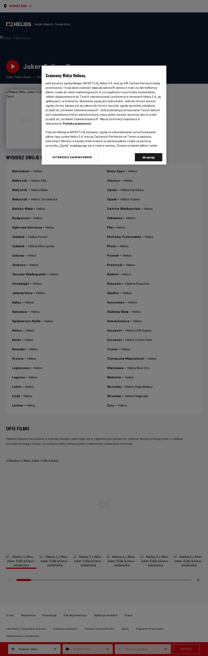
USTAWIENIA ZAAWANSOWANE (72, 157)
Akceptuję (148, 157)
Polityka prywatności (77, 123)
